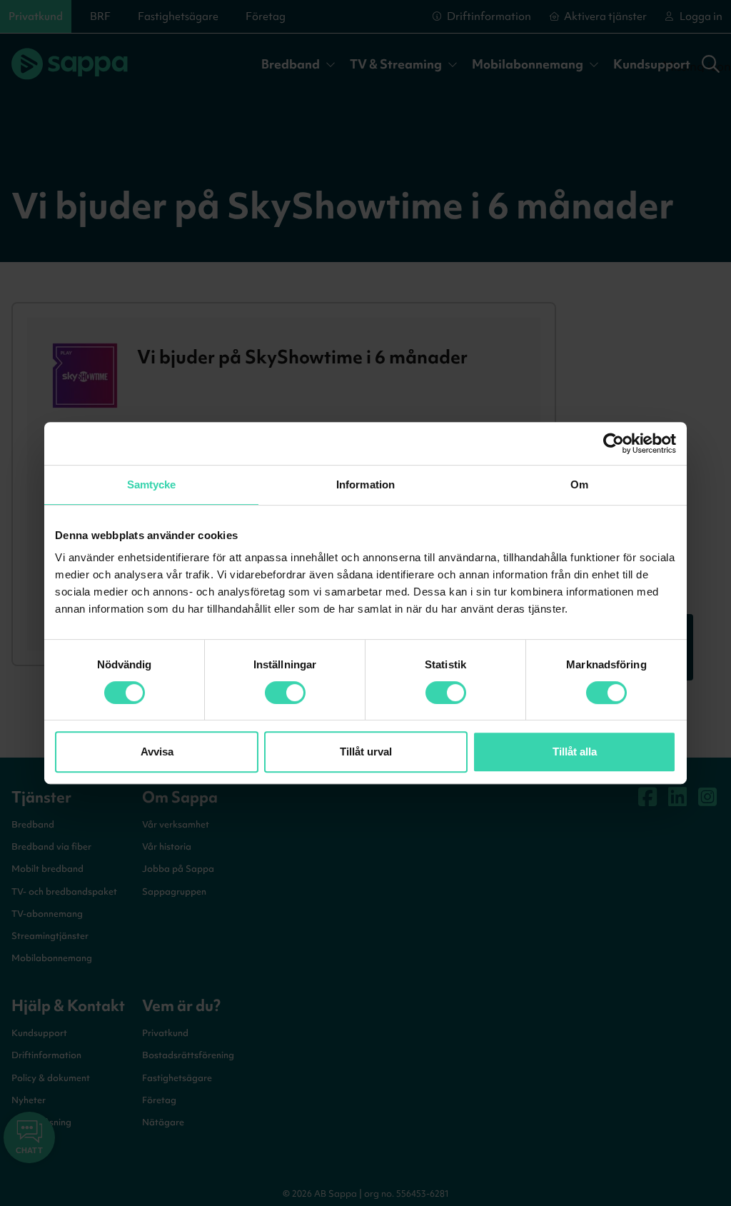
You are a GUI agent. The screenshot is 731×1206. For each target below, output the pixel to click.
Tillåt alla (575, 751)
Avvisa (157, 751)
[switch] (285, 692)
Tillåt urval (366, 751)
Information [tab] (365, 484)
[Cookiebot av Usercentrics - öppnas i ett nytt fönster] (613, 443)
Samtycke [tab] (151, 484)
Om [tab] (579, 484)
